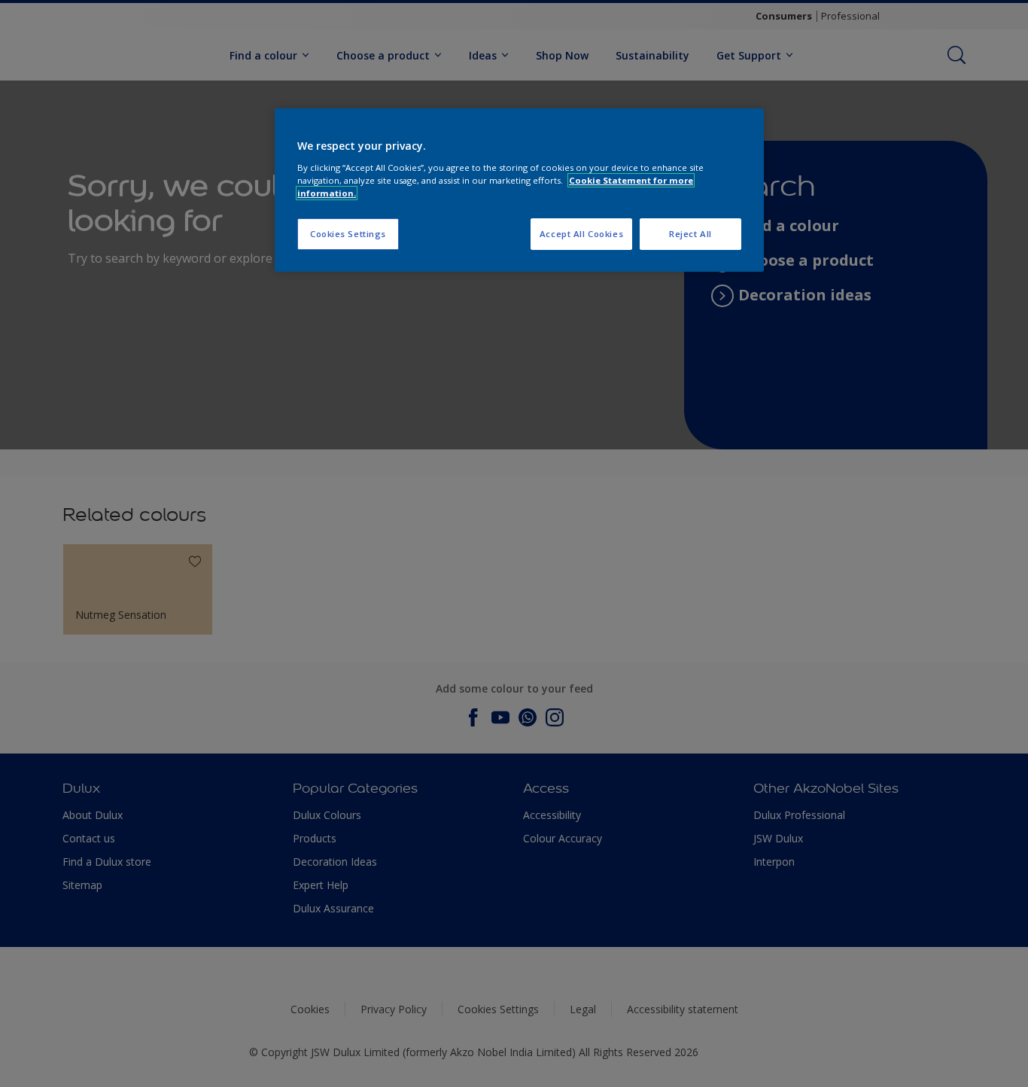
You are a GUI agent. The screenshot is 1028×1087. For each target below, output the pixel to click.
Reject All (690, 233)
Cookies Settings (348, 233)
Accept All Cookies (581, 233)
